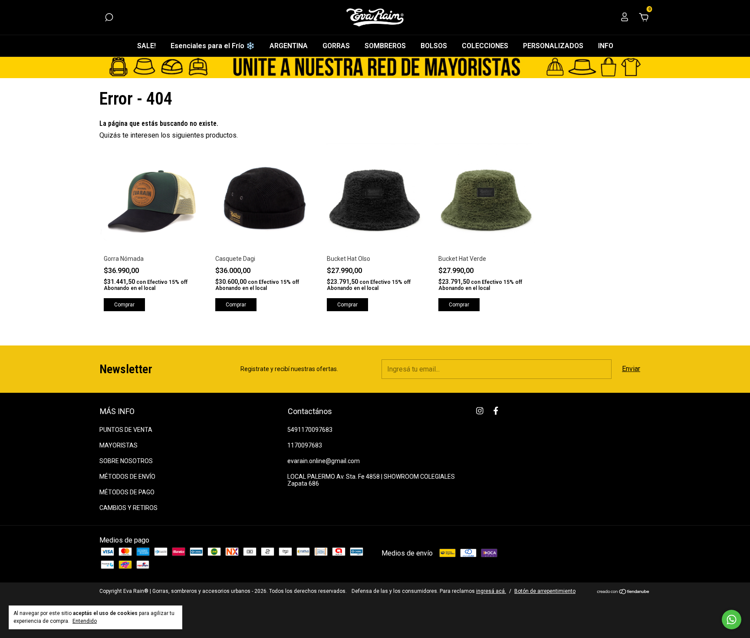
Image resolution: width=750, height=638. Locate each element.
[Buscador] (108, 17)
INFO (605, 46)
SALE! (146, 46)
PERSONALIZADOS (553, 46)
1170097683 (304, 445)
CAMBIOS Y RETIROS (128, 507)
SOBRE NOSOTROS (126, 460)
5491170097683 (309, 429)
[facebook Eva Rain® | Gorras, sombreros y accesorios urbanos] (496, 411)
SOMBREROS (385, 46)
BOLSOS (434, 46)
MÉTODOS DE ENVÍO (127, 476)
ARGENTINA (289, 46)
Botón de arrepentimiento (545, 591)
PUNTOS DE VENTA (125, 429)
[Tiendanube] (623, 592)
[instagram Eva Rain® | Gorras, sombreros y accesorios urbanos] (480, 411)
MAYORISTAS (118, 445)
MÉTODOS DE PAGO (127, 492)
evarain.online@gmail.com (323, 460)
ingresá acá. (491, 591)
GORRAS (336, 46)
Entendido (84, 621)
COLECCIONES (485, 46)
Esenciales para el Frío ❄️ (213, 46)
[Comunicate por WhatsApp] (731, 619)
